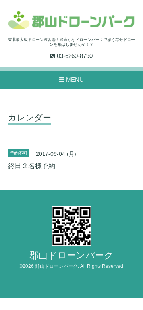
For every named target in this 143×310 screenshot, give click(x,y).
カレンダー (29, 117)
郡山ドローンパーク (71, 255)
